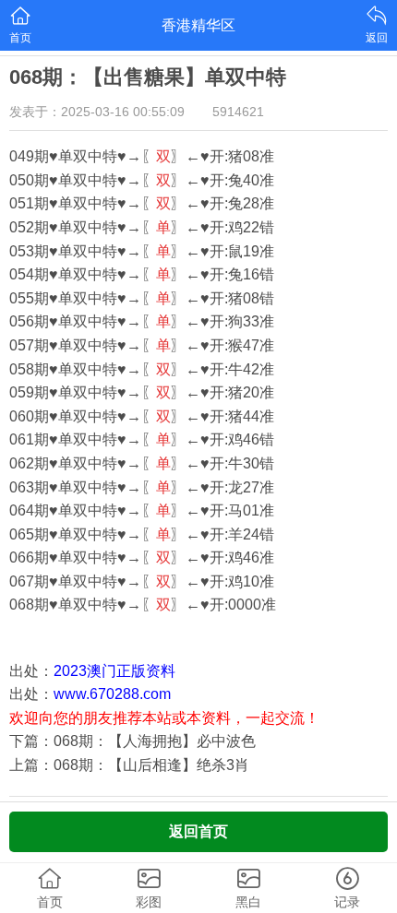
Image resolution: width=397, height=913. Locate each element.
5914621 (238, 111)
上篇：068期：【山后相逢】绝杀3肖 (129, 765)
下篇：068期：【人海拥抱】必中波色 (132, 741)
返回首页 (198, 831)
